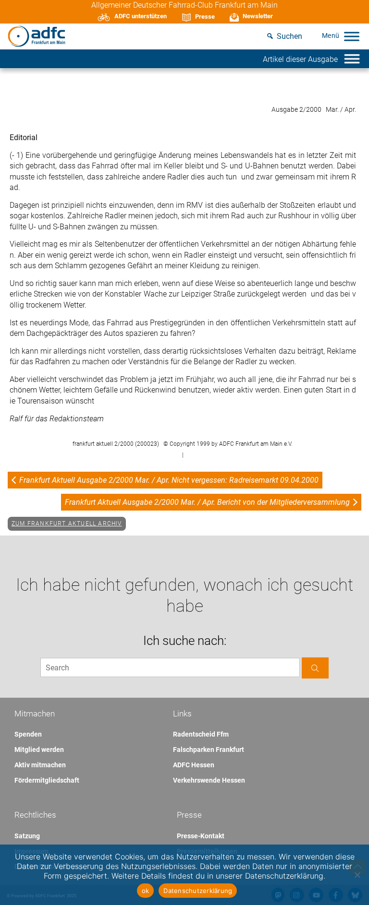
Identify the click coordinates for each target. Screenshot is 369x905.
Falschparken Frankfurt (208, 749)
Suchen (289, 36)
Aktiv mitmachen (40, 765)
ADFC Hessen (193, 765)
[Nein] (357, 875)
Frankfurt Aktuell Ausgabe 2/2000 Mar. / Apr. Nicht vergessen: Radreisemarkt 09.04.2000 (169, 480)
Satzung (27, 836)
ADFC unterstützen (140, 16)
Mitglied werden (39, 749)
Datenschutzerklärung (197, 890)
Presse (205, 16)
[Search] (315, 667)
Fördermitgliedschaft (46, 780)
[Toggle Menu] (351, 36)
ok (145, 890)
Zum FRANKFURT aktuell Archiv (67, 523)
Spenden (28, 734)
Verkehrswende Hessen (209, 780)
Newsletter (258, 16)
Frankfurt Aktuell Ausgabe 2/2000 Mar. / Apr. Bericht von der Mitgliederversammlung (207, 502)
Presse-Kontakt (200, 836)
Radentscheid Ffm (201, 734)
